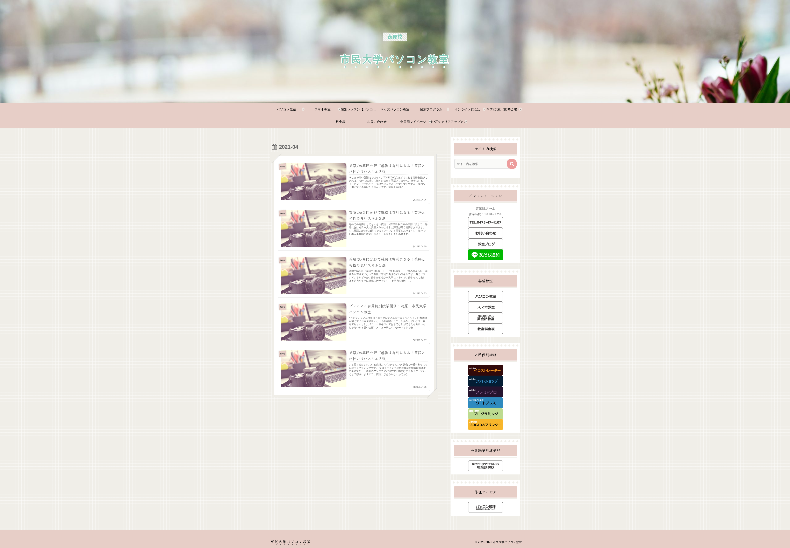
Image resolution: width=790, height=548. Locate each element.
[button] (512, 164)
